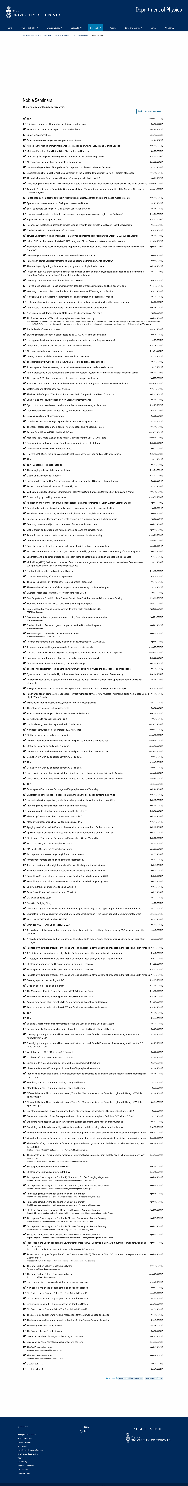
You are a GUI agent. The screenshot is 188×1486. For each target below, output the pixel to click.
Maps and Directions (26, 1466)
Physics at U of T (28, 28)
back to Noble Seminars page (149, 111)
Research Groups (24, 1442)
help (86, 1431)
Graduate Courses (25, 1438)
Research (94, 28)
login (86, 1427)
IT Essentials (22, 1446)
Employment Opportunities (28, 1454)
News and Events (132, 28)
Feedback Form (24, 1473)
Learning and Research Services (30, 1450)
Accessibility (22, 1462)
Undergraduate (53, 28)
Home (9, 28)
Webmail (21, 1458)
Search (170, 28)
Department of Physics (32, 35)
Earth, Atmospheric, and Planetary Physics (71, 35)
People (113, 28)
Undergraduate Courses (27, 1434)
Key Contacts (23, 1469)
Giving (153, 28)
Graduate (75, 28)
